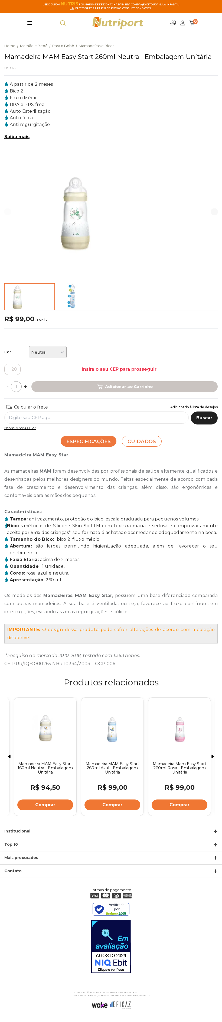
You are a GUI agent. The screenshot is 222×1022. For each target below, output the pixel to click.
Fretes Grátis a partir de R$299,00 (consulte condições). (113, 8)
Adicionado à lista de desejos (194, 407)
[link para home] (117, 23)
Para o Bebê (63, 46)
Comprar (44, 804)
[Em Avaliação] (111, 946)
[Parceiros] (173, 23)
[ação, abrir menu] (30, 23)
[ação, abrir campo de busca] (63, 23)
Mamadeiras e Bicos (96, 46)
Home (9, 46)
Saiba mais (17, 136)
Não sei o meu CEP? (20, 428)
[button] (214, 211)
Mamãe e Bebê (34, 46)
